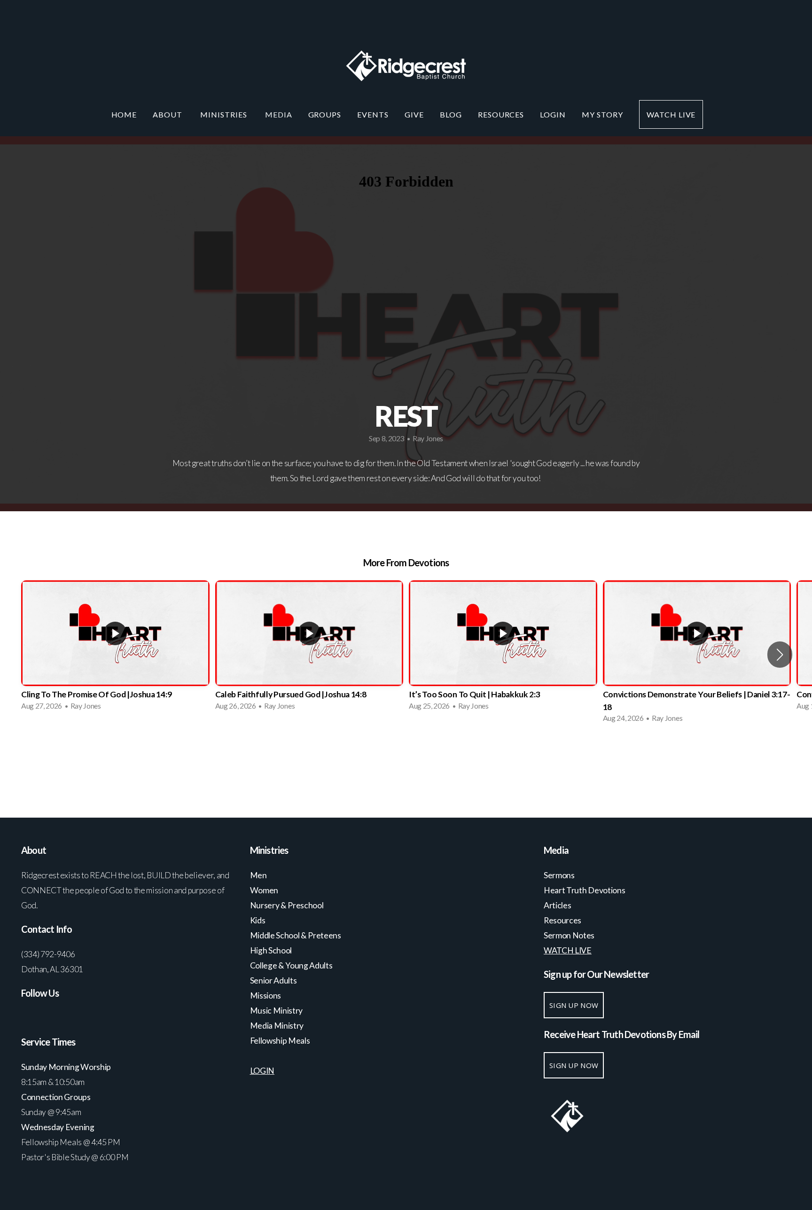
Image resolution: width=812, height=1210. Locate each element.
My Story (602, 114)
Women (264, 890)
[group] (115, 648)
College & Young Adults (291, 965)
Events (373, 114)
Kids (257, 920)
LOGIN (553, 114)
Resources (501, 114)
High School (271, 950)
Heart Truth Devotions (585, 890)
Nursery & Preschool (287, 905)
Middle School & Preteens (296, 935)
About (168, 114)
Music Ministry (277, 1010)
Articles (557, 905)
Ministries (224, 114)
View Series (406, 755)
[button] (779, 654)
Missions (265, 995)
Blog (451, 114)
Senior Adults (273, 980)
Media (278, 114)
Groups (325, 114)
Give (414, 114)
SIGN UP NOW (573, 1005)
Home (124, 114)
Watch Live (671, 114)
